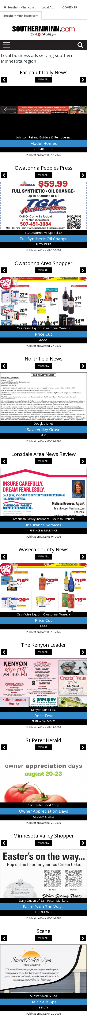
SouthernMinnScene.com (20, 15)
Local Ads (48, 7)
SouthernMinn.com (20, 7)
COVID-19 (69, 7)
